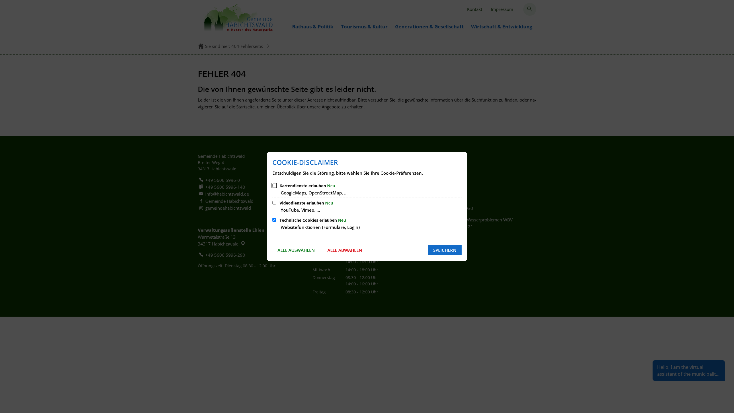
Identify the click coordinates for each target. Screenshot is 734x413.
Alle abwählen (344, 250)
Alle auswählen (296, 250)
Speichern (444, 250)
